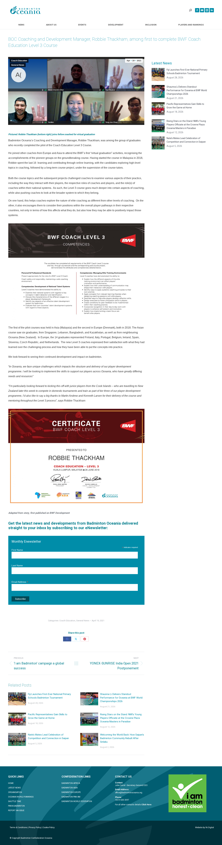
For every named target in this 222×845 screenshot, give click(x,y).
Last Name (17, 565)
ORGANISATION (15, 792)
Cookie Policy (49, 827)
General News (17, 65)
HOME (11, 783)
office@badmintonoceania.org (128, 792)
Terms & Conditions (18, 827)
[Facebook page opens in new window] (197, 10)
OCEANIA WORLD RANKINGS (20, 797)
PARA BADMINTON (16, 806)
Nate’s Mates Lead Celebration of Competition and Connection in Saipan (48, 736)
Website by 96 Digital (204, 827)
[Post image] (17, 698)
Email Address (20, 582)
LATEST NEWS (14, 788)
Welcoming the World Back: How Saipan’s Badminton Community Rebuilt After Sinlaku (122, 738)
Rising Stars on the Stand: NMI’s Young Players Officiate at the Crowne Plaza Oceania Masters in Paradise (121, 718)
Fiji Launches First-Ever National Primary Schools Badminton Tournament (49, 696)
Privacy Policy (35, 827)
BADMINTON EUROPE (71, 792)
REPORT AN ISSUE (16, 810)
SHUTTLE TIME (14, 801)
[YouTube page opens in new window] (202, 10)
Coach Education (19, 61)
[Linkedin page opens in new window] (212, 10)
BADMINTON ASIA (70, 788)
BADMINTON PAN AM (71, 797)
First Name (17, 550)
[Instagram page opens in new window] (207, 10)
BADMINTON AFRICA (71, 783)
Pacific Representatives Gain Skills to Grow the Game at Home (47, 716)
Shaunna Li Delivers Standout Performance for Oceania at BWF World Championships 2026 (121, 698)
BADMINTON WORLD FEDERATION (77, 801)
